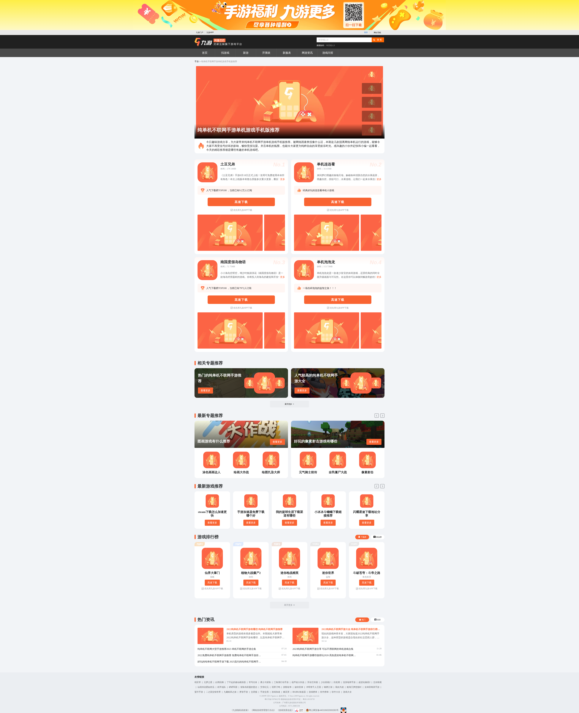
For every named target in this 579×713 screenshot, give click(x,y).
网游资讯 (307, 52)
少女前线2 (326, 682)
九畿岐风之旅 (230, 692)
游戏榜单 (313, 692)
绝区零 (198, 682)
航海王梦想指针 (354, 687)
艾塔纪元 (264, 687)
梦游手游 (243, 692)
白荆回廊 (219, 682)
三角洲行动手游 (281, 682)
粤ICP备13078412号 (272, 699)
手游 (197, 61)
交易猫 (254, 692)
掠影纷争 (287, 687)
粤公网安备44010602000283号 (324, 710)
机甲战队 (221, 687)
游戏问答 (327, 52)
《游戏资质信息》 (285, 710)
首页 (204, 52)
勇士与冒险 (265, 682)
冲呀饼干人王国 (313, 687)
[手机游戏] (218, 42)
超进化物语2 (364, 682)
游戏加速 (276, 692)
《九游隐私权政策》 (240, 710)
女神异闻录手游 (372, 687)
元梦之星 (208, 682)
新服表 (287, 52)
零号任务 (253, 682)
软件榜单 (324, 692)
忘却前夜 (377, 682)
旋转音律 (299, 687)
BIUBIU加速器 (299, 692)
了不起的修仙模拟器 (236, 682)
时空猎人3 (330, 45)
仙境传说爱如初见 (206, 687)
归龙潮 (337, 682)
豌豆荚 (286, 692)
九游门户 (199, 32)
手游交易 (264, 692)
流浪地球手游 (349, 682)
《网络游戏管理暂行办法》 (263, 710)
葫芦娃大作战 (298, 682)
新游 (245, 52)
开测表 (266, 52)
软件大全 (336, 692)
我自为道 (339, 687)
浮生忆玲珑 (312, 682)
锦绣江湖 (328, 687)
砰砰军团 (233, 687)
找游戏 (225, 52)
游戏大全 (347, 692)
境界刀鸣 (276, 687)
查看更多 (205, 390)
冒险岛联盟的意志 (248, 687)
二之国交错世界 (213, 692)
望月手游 (199, 692)
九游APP (210, 32)
